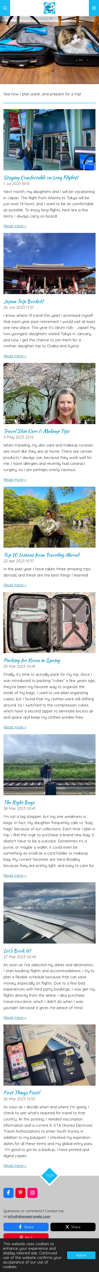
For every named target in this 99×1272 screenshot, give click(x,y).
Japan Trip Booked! (23, 301)
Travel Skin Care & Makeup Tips (36, 431)
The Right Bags (18, 802)
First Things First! (21, 1092)
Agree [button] (81, 1255)
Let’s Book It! (17, 950)
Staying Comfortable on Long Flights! (40, 177)
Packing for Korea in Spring (31, 660)
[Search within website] (5, 8)
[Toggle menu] (94, 8)
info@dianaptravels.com (29, 1216)
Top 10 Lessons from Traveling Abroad (41, 554)
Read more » (14, 225)
